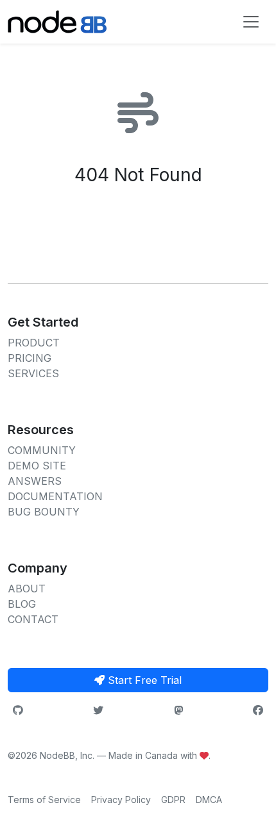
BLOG (22, 603)
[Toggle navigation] (251, 22)
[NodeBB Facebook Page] (258, 710)
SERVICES (33, 373)
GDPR (173, 799)
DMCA (209, 799)
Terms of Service (44, 799)
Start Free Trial (143, 680)
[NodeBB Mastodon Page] (178, 710)
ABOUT (27, 588)
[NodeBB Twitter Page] (98, 710)
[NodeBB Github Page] (18, 710)
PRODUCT (34, 342)
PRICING (29, 358)
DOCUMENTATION (55, 496)
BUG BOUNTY (44, 511)
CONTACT (33, 619)
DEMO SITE (37, 465)
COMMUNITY (42, 450)
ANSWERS (35, 481)
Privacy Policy (121, 799)
